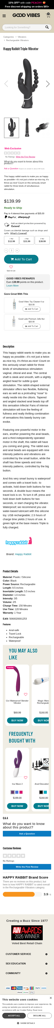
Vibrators (22, 37)
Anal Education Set (44, 784)
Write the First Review (25, 157)
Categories (8, 37)
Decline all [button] (39, 1015)
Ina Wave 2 (17, 784)
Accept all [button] (14, 1015)
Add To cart (23, 259)
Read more (37, 1010)
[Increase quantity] (17, 250)
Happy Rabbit (23, 554)
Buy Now (17, 720)
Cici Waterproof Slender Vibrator (17, 701)
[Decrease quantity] (6, 250)
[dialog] (27, 1011)
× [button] (51, 998)
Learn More (12, 285)
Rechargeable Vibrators (17, 40)
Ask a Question (11, 168)
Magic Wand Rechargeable (43, 701)
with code (26, 2)
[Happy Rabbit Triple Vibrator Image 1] (27, 83)
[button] (4, 15)
